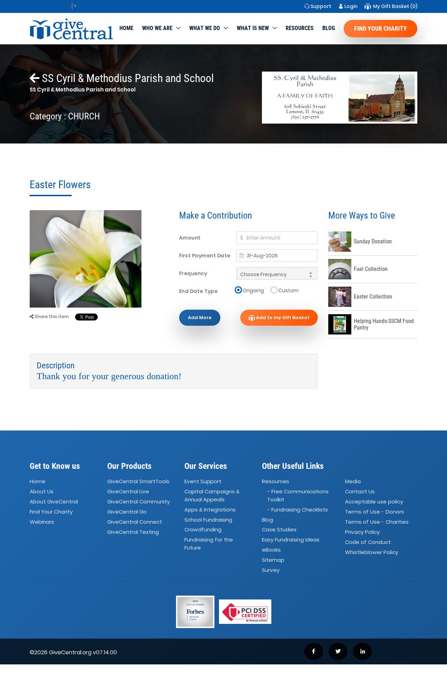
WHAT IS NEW (253, 28)
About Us (41, 491)
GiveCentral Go (127, 511)
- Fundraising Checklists (297, 509)
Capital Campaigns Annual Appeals (212, 495)
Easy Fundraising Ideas (291, 540)
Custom (288, 290)
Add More (200, 317)
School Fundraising (208, 519)
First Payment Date (204, 255)
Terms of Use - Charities (377, 521)
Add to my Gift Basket (282, 317)
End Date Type (198, 291)
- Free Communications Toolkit (298, 495)
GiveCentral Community (138, 501)
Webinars (42, 521)
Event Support (202, 481)
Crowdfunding (202, 529)
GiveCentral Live (128, 491)
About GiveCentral (54, 501)
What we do (204, 28)
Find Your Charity (380, 28)
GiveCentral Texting (133, 532)
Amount (190, 237)
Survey (270, 570)
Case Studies (279, 529)
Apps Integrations (210, 509)
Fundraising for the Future (208, 544)
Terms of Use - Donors (374, 511)
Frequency (193, 273)
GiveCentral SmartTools (138, 481)
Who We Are (157, 28)
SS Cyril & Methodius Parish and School (126, 78)
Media (353, 481)
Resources (300, 28)
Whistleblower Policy (371, 552)
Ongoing (253, 290)
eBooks (271, 549)
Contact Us (360, 491)
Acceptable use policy (374, 501)
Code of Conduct (368, 542)
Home (126, 28)
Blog (328, 28)
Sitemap (273, 559)
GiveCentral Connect (134, 521)
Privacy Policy (362, 532)
